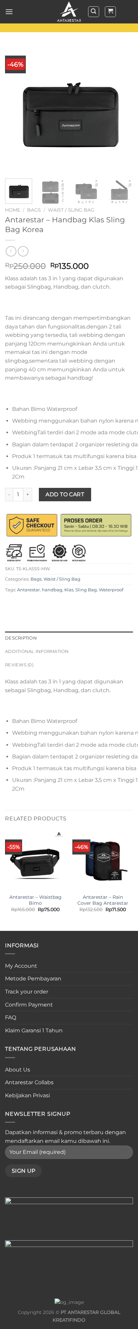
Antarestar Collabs (29, 1082)
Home (12, 210)
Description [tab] (21, 638)
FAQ (10, 1017)
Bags (34, 210)
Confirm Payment (29, 1005)
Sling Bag (86, 589)
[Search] (93, 11)
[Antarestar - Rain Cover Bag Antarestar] (102, 859)
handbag (52, 589)
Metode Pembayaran (33, 978)
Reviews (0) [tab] (19, 664)
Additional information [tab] (37, 651)
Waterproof (111, 589)
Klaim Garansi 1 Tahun (34, 1030)
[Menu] (9, 11)
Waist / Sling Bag (71, 210)
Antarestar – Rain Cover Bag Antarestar (102, 900)
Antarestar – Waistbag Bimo (35, 900)
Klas (68, 589)
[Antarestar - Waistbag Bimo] (35, 859)
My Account (21, 966)
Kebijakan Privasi (27, 1095)
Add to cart (65, 494)
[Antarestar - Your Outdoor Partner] (69, 11)
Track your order (26, 991)
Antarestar (28, 589)
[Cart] (110, 11)
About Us (17, 1069)
